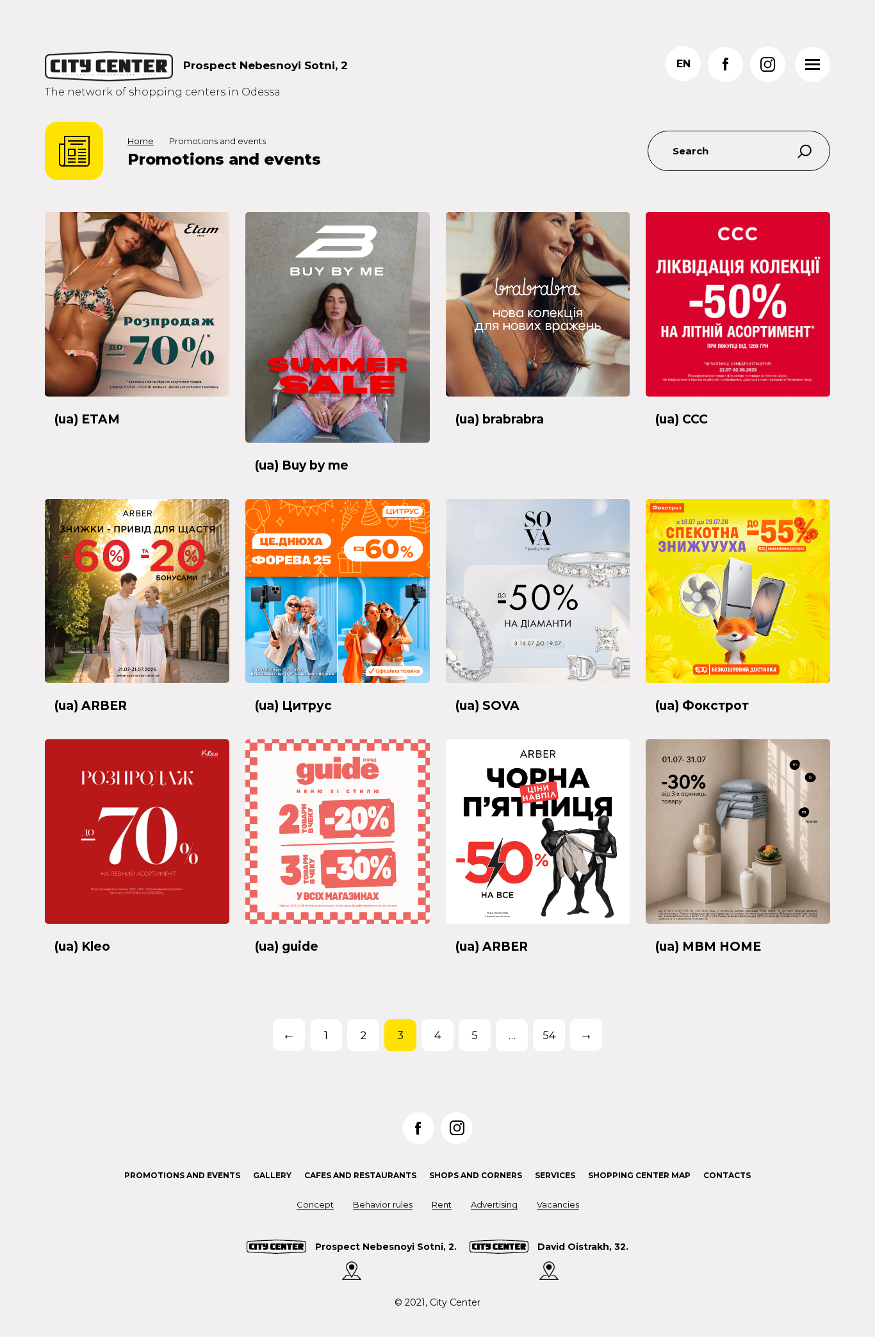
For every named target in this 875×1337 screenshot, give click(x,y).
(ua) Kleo (82, 946)
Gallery (272, 1175)
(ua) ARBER (90, 705)
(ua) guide (286, 946)
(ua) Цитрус (293, 705)
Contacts (727, 1175)
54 (549, 1035)
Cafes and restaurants (360, 1175)
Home (140, 141)
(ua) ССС (681, 419)
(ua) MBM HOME (708, 946)
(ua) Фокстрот (702, 705)
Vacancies (558, 1204)
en (683, 64)
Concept (315, 1204)
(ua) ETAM (87, 419)
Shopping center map (639, 1175)
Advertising (494, 1204)
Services (555, 1175)
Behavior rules (383, 1204)
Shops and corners (475, 1175)
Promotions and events (182, 1175)
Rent (442, 1204)
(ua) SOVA (487, 705)
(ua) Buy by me (301, 465)
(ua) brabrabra (499, 419)
